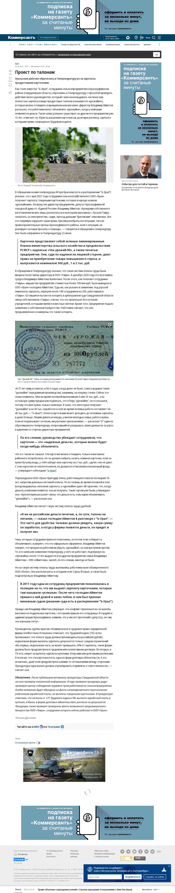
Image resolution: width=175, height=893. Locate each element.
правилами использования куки (74, 54)
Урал (17, 63)
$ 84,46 (22, 44)
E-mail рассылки (101, 856)
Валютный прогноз (132, 44)
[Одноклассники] (140, 852)
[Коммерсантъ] (21, 38)
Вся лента (147, 889)
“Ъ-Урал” (51, 470)
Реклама (74, 851)
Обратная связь (101, 851)
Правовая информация (104, 853)
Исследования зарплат (25, 742)
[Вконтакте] (128, 852)
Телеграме (53, 726)
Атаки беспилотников (92, 44)
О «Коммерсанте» (54, 851)
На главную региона (48, 37)
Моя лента (29, 889)
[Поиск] (154, 38)
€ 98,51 (30, 44)
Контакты (50, 856)
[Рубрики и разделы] (159, 38)
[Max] (152, 852)
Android (73, 856)
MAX (36, 726)
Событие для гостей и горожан (140, 184)
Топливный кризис (113, 44)
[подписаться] (39, 743)
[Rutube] (146, 852)
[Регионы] (136, 38)
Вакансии (74, 853)
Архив (49, 853)
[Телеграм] (122, 852)
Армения (147, 44)
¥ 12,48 (38, 44)
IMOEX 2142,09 (50, 44)
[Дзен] (134, 852)
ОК (156, 54)
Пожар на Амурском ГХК (70, 44)
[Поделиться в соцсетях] (10, 92)
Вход (148, 37)
